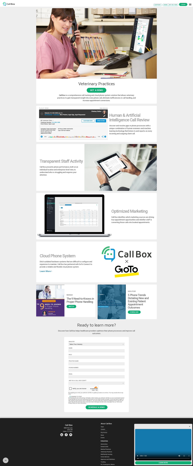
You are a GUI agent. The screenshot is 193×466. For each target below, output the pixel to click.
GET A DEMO (96, 90)
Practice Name (74, 361)
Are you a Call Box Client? (77, 380)
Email (70, 374)
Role (70, 354)
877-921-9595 (173, 4)
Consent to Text (76, 396)
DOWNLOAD (134, 312)
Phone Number (73, 367)
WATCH (71, 306)
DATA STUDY (132, 291)
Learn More (163, 463)
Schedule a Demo (96, 407)
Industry (72, 341)
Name (70, 348)
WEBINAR (70, 295)
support (158, 4)
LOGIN (183, 4)
